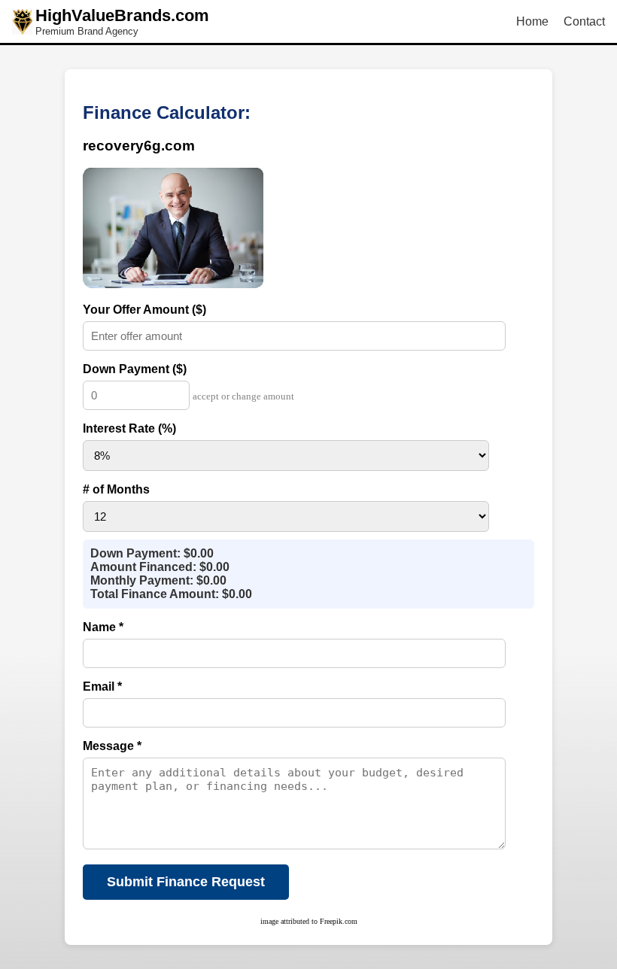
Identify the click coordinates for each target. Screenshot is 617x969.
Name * (103, 627)
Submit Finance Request (186, 881)
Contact (584, 21)
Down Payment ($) (135, 369)
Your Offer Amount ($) (144, 309)
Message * (112, 746)
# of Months (116, 489)
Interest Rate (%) (129, 428)
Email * (102, 686)
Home (532, 21)
